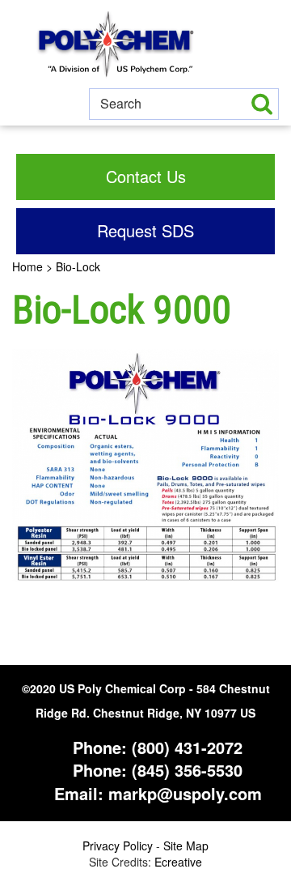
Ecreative (178, 862)
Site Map (186, 845)
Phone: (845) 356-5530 (155, 770)
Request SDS (145, 230)
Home (27, 266)
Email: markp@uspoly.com (155, 793)
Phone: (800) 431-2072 (155, 747)
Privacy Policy (117, 845)
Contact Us (146, 176)
